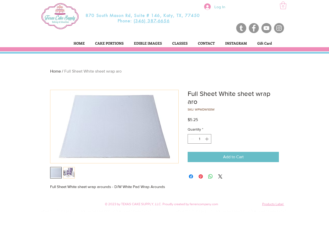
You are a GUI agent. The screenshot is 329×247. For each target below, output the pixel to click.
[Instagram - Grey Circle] (279, 28)
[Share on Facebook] (191, 176)
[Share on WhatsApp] (210, 176)
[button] (283, 5)
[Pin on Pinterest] (201, 176)
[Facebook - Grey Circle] (254, 28)
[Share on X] (220, 176)
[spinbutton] (199, 138)
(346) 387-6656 (152, 21)
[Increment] (207, 138)
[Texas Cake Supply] (241, 28)
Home (55, 71)
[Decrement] (191, 138)
